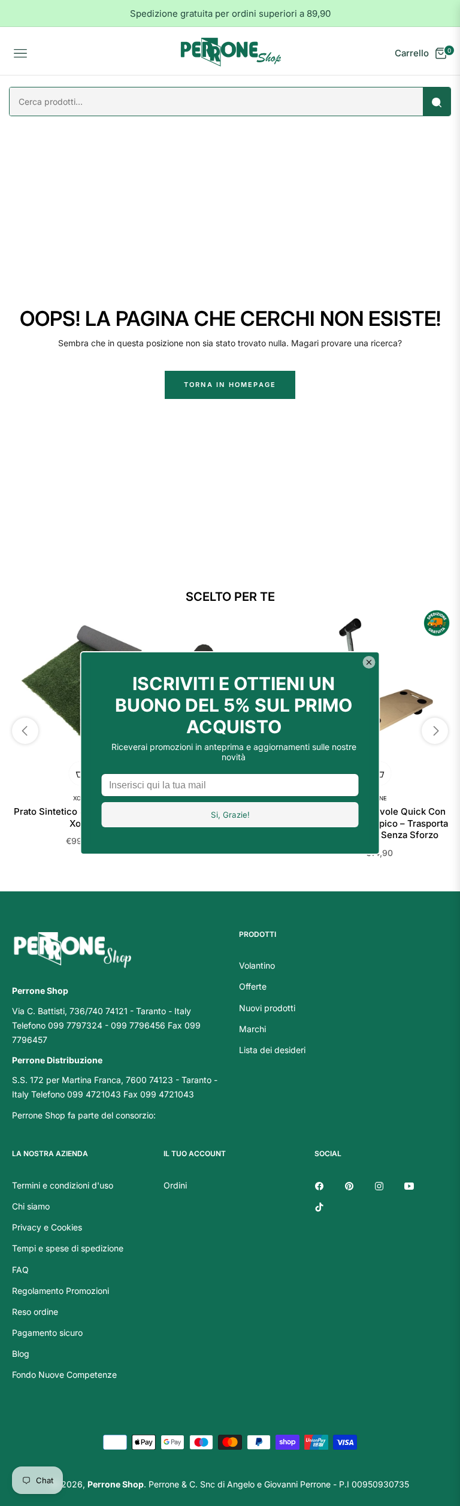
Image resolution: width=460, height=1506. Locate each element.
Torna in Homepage (230, 384)
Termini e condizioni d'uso (62, 1185)
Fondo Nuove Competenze (64, 1374)
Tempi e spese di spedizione (67, 1248)
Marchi (252, 1029)
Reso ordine (35, 1312)
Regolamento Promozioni (60, 1291)
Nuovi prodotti (267, 1008)
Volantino (257, 965)
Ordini (175, 1185)
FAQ (20, 1270)
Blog (20, 1353)
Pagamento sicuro (47, 1332)
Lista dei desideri (272, 1050)
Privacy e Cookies (47, 1227)
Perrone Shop (115, 1484)
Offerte (253, 986)
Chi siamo (31, 1206)
